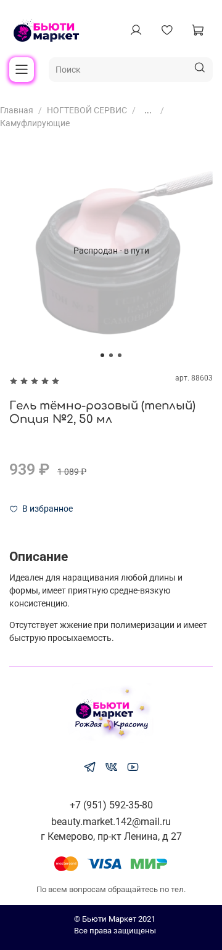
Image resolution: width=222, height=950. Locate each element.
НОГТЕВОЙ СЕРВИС (87, 110)
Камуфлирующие (35, 123)
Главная (16, 110)
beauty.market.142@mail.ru (111, 821)
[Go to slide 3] (119, 355)
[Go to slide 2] (111, 355)
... (148, 110)
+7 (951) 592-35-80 (111, 805)
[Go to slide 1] (102, 355)
